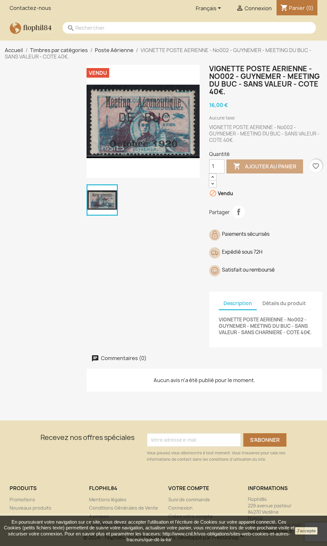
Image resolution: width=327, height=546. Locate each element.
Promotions (22, 499)
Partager (238, 211)
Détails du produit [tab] (284, 303)
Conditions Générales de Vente (123, 508)
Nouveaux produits (30, 508)
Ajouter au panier (264, 166)
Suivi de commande (189, 499)
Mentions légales (107, 499)
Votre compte (188, 488)
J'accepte (306, 530)
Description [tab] (238, 303)
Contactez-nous (30, 8)
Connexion (180, 508)
